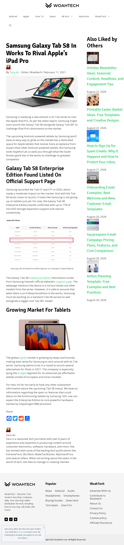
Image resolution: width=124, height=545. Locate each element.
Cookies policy (98, 518)
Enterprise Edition (40, 278)
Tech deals (51, 505)
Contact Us (96, 508)
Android (13, 16)
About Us (95, 503)
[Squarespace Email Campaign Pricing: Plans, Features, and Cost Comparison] (93, 229)
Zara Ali (14, 72)
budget (22, 373)
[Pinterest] (15, 519)
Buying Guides (54, 500)
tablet (23, 357)
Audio (71, 490)
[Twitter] (6, 519)
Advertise (84, 16)
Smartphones (71, 495)
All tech (65, 16)
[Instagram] (11, 519)
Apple (26, 16)
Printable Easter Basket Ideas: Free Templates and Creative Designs (104, 115)
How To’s (66, 505)
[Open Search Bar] (10, 25)
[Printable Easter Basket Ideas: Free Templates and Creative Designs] (93, 104)
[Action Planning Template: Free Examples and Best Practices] (93, 271)
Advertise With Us (100, 490)
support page (63, 281)
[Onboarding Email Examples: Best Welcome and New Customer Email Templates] (93, 182)
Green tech (72, 500)
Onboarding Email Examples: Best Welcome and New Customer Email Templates (101, 198)
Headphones (52, 495)
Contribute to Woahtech (98, 497)
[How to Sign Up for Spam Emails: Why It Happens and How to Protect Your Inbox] (93, 141)
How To (39, 16)
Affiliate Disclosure (101, 522)
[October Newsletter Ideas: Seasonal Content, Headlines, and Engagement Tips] (93, 63)
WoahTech (100, 16)
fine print (21, 532)
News (53, 16)
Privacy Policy (98, 513)
